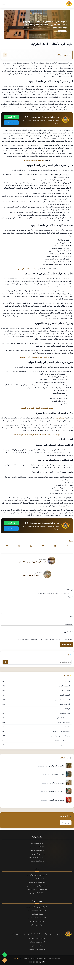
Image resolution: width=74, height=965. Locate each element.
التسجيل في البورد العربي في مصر (37, 886)
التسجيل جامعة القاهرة (37, 914)
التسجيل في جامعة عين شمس (37, 918)
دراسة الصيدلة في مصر (37, 861)
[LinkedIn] (31, 546)
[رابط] (43, 546)
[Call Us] (4, 960)
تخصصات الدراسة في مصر (62, 718)
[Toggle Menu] (4, 4)
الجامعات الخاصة (65, 695)
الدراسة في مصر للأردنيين (37, 946)
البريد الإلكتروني (68, 624)
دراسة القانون (66, 727)
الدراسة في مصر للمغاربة (57, 783)
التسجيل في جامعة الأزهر (37, 925)
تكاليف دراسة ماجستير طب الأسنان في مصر (34, 357)
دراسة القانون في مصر (37, 850)
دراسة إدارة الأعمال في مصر (37, 854)
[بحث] (5, 662)
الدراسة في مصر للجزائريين (56, 791)
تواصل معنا (65, 822)
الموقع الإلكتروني (68, 632)
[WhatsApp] (19, 546)
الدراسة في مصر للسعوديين (37, 938)
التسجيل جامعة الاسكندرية (37, 921)
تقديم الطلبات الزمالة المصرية (37, 882)
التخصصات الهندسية (64, 690)
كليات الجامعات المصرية (62, 740)
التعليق (70, 597)
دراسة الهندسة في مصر (37, 846)
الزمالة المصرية (65, 709)
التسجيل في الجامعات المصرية (37, 910)
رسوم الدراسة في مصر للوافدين (60, 736)
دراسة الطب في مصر (37, 843)
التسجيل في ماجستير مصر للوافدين (37, 875)
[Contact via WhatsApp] (4, 954)
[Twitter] (55, 546)
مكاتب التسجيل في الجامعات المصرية (37, 907)
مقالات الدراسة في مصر (37, 893)
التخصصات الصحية (64, 686)
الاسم (71, 616)
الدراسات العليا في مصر (63, 699)
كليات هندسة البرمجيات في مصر (55, 766)
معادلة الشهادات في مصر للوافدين (37, 889)
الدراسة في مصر (65, 704)
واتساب (10, 117)
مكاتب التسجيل (65, 745)
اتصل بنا (10, 123)
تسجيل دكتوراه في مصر (37, 878)
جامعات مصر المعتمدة (63, 722)
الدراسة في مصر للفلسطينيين (37, 949)
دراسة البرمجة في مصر (57, 774)
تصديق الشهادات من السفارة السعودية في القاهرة (37, 408)
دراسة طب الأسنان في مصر (27, 268)
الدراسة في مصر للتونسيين (56, 800)
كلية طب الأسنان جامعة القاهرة (34, 160)
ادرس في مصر (60, 418)
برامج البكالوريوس (64, 713)
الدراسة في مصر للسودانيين (37, 942)
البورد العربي (66, 681)
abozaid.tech (18, 958)
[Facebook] (67, 546)
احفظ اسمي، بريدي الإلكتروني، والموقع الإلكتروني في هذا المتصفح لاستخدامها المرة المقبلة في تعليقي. (44, 639)
